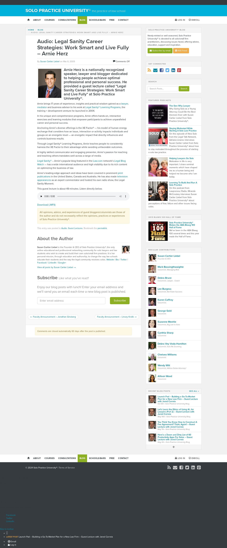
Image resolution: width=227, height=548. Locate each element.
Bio (117, 259)
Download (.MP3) (46, 204)
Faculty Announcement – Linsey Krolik (117, 317)
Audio (64, 228)
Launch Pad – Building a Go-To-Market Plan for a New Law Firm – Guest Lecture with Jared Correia (59, 536)
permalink (102, 228)
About (37, 20)
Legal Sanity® (44, 160)
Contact (123, 20)
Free (112, 20)
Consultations (67, 20)
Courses (49, 20)
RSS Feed (182, 50)
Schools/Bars (97, 20)
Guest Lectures (75, 228)
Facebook (42, 262)
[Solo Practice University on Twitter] (167, 71)
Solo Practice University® (75, 10)
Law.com (98, 160)
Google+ (62, 262)
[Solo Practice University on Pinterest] (179, 71)
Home (31, 30)
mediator (42, 107)
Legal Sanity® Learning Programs (102, 107)
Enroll (195, 20)
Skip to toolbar (7, 529)
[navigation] (113, 538)
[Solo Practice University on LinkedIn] (173, 71)
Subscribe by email (161, 50)
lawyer (124, 103)
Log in (181, 20)
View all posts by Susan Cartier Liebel (56, 267)
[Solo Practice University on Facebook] (161, 71)
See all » (194, 391)
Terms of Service (67, 467)
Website (110, 259)
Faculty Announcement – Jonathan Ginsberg (53, 317)
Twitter (123, 259)
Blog (82, 20)
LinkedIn (52, 262)
